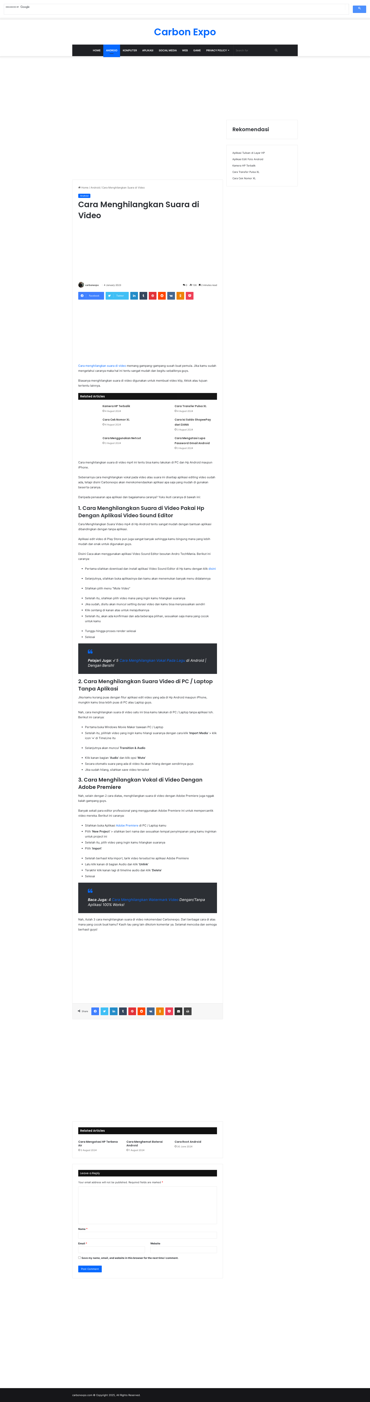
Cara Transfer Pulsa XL (191, 406)
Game (197, 50)
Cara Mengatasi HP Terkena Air (98, 1143)
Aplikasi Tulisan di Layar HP (248, 152)
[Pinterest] (152, 296)
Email (82, 1243)
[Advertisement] (185, 87)
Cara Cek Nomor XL (116, 420)
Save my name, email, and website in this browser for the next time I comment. (130, 1257)
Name (82, 1228)
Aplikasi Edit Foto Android (247, 159)
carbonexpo (92, 285)
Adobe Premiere (127, 825)
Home (97, 50)
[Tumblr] (143, 296)
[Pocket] (189, 296)
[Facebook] (95, 1011)
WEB (185, 50)
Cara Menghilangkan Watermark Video (145, 899)
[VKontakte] (171, 296)
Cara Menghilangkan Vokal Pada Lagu (152, 660)
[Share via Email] (178, 1011)
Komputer (130, 50)
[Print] (188, 1011)
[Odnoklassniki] (180, 296)
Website (155, 1243)
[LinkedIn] (134, 296)
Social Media (168, 50)
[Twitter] (104, 1011)
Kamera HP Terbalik (116, 406)
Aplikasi (147, 50)
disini (212, 568)
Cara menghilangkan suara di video (102, 366)
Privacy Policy (216, 50)
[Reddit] (162, 296)
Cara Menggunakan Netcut (122, 438)
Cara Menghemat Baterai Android (144, 1143)
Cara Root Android (188, 1142)
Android (111, 50)
